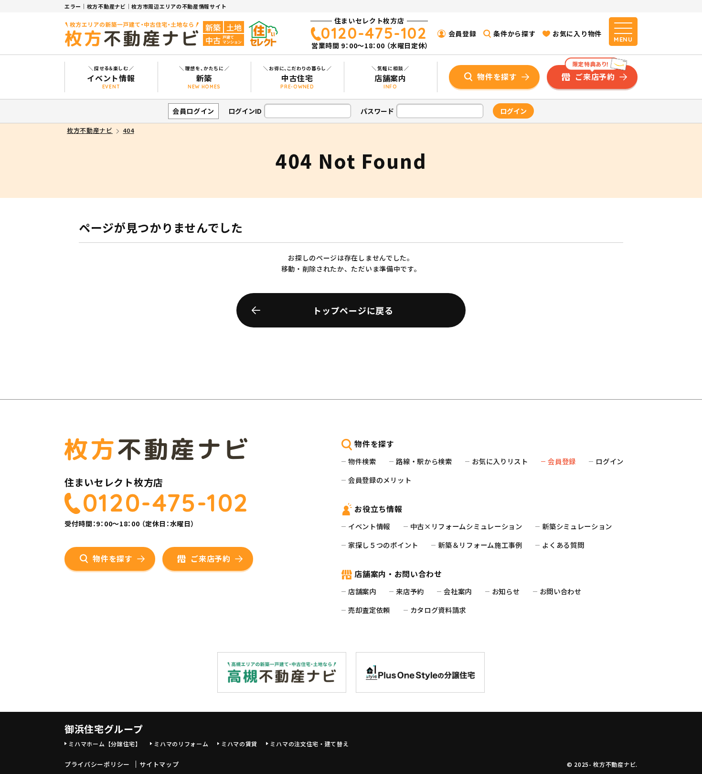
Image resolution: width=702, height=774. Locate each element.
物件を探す (497, 76)
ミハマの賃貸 (239, 744)
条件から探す (514, 33)
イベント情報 (369, 526)
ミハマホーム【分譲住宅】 (104, 744)
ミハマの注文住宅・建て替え (309, 744)
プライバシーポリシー (97, 764)
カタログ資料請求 (438, 610)
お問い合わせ (561, 591)
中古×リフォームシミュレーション (466, 526)
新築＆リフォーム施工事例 (480, 545)
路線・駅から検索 (424, 461)
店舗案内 (362, 591)
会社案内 (458, 591)
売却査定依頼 (369, 610)
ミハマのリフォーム (181, 744)
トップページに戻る (353, 310)
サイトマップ (159, 764)
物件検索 (362, 461)
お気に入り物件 (577, 33)
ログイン (610, 461)
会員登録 (462, 33)
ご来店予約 (593, 73)
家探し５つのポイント (383, 545)
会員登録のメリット (379, 480)
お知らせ (506, 591)
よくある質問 (563, 545)
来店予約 (410, 591)
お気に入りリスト (500, 461)
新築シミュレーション (577, 526)
